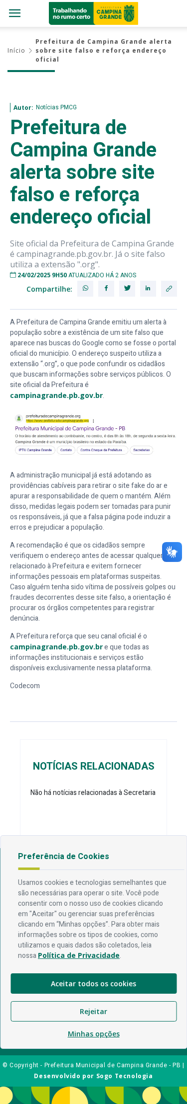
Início (16, 50)
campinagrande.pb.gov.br (56, 395)
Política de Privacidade (79, 955)
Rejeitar (93, 1011)
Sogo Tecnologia (124, 1076)
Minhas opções (94, 1033)
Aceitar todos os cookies (93, 983)
